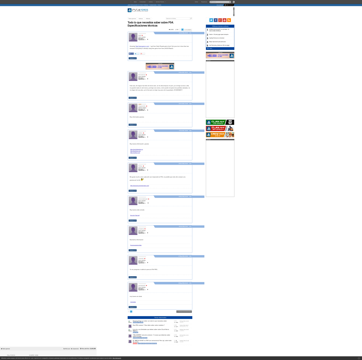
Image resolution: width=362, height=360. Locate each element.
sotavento (147, 258)
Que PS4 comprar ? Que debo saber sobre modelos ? (155, 325)
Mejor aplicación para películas (211, 41)
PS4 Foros (146, 11)
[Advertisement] (214, 89)
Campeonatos (153, 5)
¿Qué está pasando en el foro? (135, 5)
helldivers (151, 337)
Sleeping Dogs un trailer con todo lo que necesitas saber (156, 321)
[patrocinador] (166, 68)
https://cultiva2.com (141, 152)
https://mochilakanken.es (143, 149)
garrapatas (139, 302)
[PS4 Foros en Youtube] (218, 20)
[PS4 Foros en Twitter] (205, 20)
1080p (147, 322)
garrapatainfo (148, 285)
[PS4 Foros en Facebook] (209, 20)
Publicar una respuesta (190, 311)
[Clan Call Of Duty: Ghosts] (214, 122)
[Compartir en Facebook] (137, 54)
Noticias (146, 5)
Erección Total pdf (141, 215)
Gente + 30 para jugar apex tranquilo (212, 34)
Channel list (75, 348)
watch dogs (160, 343)
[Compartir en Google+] (148, 54)
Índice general (138, 18)
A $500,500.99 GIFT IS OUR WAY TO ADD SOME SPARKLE (213, 30)
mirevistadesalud (149, 199)
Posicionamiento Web (142, 245)
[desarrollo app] (228, 5)
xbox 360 (149, 343)
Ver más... (203, 48)
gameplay (154, 343)
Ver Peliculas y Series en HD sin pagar (213, 45)
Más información (117, 358)
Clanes (159, 5)
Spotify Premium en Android (210, 38)
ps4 (141, 337)
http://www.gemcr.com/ (148, 46)
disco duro (142, 332)
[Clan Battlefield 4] (214, 128)
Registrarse (204, 1)
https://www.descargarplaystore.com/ (146, 185)
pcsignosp (147, 228)
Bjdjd (146, 35)
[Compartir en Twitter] (143, 54)
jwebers (147, 133)
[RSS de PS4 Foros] (223, 20)
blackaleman (148, 74)
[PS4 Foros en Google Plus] (214, 20)
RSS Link (67, 348)
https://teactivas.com (142, 151)
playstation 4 (142, 322)
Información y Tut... (190, 326)
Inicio (135, 1)
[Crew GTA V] (214, 134)
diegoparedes (148, 106)
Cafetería (188, 330)
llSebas (147, 166)
